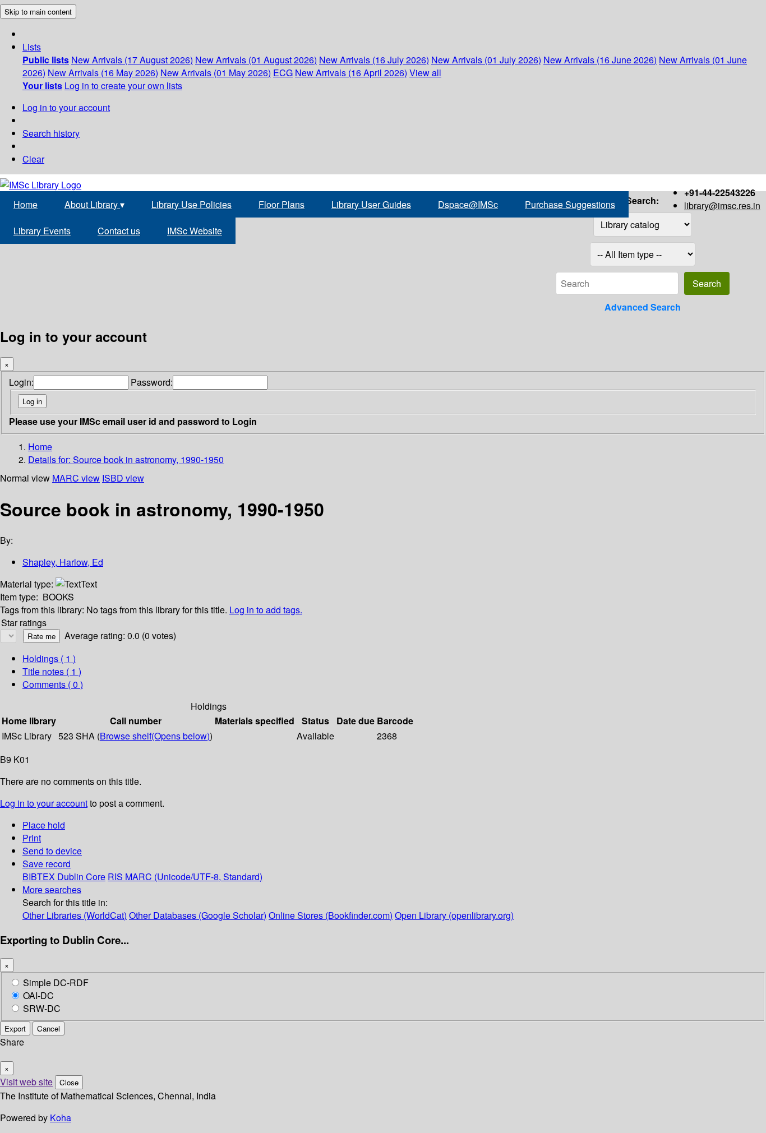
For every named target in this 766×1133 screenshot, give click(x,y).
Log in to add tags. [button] (265, 609)
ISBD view (123, 477)
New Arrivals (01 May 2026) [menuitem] (215, 72)
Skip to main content (38, 11)
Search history (51, 133)
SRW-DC (42, 1008)
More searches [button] (51, 889)
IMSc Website (194, 230)
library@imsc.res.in (722, 205)
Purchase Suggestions (570, 204)
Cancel (48, 1028)
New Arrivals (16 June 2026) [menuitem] (600, 59)
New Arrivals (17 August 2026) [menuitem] (132, 59)
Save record (46, 863)
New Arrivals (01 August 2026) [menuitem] (256, 59)
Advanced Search (643, 306)
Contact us (119, 230)
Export (15, 1028)
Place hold (43, 824)
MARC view (76, 477)
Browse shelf (155, 735)
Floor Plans (281, 204)
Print (31, 837)
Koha (60, 1117)
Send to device (52, 850)
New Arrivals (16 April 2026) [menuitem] (351, 72)
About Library (94, 204)
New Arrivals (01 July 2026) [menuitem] (486, 59)
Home (25, 204)
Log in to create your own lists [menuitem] (123, 85)
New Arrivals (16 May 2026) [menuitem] (103, 72)
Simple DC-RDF (56, 982)
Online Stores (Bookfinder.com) (331, 915)
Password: (152, 382)
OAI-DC (38, 995)
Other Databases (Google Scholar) (197, 915)
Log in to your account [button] (43, 803)
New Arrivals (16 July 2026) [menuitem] (374, 59)
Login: (21, 382)
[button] (31, 46)
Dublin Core (81, 876)
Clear (33, 158)
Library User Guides (371, 204)
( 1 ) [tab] (49, 658)
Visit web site (26, 1081)
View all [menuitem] (425, 72)
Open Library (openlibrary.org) (454, 915)
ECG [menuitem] (283, 72)
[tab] (51, 671)
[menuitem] (45, 59)
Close (69, 1082)
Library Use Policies (191, 204)
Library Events (42, 230)
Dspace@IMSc (468, 204)
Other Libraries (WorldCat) (74, 915)
